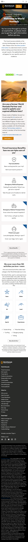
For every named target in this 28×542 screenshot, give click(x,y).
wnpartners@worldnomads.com (12, 135)
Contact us (4, 425)
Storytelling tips (5, 384)
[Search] (23, 1)
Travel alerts (4, 374)
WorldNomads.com (5, 458)
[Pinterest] (15, 439)
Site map (3, 408)
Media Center (5, 399)
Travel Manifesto (5, 397)
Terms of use (4, 410)
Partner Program (5, 401)
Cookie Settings (5, 429)
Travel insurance (5, 370)
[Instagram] (12, 439)
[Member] (25, 1)
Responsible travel (6, 378)
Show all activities (13, 341)
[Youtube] (9, 439)
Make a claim (4, 420)
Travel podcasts (5, 386)
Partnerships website (13, 128)
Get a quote (19, 6)
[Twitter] (2, 439)
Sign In (13, 433)
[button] (25, 6)
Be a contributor (5, 405)
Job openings (4, 403)
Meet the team (5, 395)
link (14, 117)
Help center (4, 422)
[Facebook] (5, 439)
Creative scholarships (7, 382)
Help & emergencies (6, 418)
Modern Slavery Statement (8, 427)
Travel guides (4, 380)
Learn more (7, 138)
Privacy (3, 412)
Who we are (4, 393)
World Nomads (8, 6)
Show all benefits (13, 248)
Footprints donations (6, 376)
